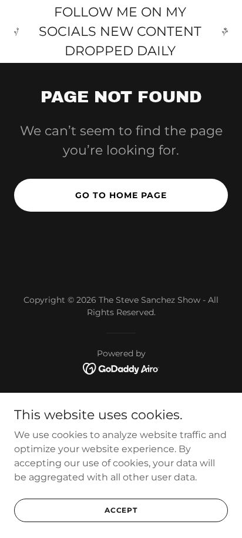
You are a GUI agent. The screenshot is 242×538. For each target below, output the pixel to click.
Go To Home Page (121, 195)
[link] (121, 367)
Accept (121, 510)
